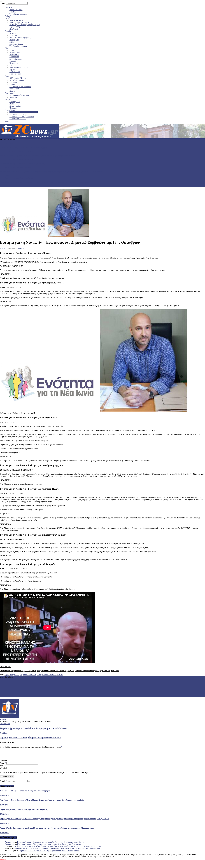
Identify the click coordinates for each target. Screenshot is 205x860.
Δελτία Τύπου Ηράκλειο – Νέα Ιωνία (23, 112)
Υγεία (11, 50)
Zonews (3, 248)
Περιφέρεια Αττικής (17, 20)
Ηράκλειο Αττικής (16, 10)
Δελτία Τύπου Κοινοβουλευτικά (21, 117)
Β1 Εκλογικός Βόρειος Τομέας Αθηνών (24, 25)
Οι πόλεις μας (10, 8)
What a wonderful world (18, 67)
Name (3, 763)
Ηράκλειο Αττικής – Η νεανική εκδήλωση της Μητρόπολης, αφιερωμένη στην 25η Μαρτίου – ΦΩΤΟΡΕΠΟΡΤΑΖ (57, 846)
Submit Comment (7, 777)
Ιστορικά (12, 61)
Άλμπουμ (13, 97)
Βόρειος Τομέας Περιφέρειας (20, 23)
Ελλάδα (8, 31)
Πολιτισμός (13, 63)
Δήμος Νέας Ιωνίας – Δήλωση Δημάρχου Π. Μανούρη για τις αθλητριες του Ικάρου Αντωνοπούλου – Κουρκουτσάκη (44, 182)
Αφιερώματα (9, 93)
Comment (3, 761)
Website (3, 768)
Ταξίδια (12, 85)
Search (2, 3)
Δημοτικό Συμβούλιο (28, 675)
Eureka (12, 91)
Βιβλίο (12, 70)
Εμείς (7, 121)
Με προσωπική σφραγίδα (19, 95)
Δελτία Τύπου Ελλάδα (17, 119)
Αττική (7, 18)
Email (3, 765)
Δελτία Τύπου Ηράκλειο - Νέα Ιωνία (19, 152)
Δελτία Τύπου (10, 110)
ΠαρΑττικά (13, 29)
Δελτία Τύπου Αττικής (17, 114)
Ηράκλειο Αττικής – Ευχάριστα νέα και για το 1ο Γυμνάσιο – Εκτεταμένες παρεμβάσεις (50, 842)
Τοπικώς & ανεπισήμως (18, 14)
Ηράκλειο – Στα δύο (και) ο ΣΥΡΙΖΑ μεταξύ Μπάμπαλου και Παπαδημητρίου (49, 851)
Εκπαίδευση (14, 57)
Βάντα (11, 104)
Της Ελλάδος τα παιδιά (18, 46)
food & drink (14, 89)
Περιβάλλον (14, 55)
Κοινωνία (13, 35)
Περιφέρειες (14, 40)
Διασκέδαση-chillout (17, 80)
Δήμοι (11, 42)
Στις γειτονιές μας (16, 44)
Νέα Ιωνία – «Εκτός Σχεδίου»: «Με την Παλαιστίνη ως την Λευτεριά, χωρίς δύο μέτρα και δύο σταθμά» (39, 156)
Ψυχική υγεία (14, 52)
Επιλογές (8, 16)
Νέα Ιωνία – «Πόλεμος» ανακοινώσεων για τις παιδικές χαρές (23, 147)
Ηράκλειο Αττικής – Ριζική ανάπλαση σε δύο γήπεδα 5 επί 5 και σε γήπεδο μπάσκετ (49, 844)
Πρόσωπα (13, 108)
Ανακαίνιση (9, 842)
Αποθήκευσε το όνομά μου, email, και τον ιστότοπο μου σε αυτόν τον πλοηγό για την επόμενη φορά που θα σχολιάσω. (48, 772)
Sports (11, 65)
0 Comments (20, 248)
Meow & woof (15, 74)
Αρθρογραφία (14, 102)
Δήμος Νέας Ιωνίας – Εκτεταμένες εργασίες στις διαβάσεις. (22, 164)
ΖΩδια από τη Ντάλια (17, 78)
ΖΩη (6, 48)
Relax (7, 76)
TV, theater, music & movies (20, 87)
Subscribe (3, 859)
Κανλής (60, 675)
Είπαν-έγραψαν (15, 106)
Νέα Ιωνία (13, 12)
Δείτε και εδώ (5, 667)
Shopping (13, 82)
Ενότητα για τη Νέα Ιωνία (46, 675)
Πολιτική (12, 33)
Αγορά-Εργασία (15, 59)
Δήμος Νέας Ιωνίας (12, 675)
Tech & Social (14, 72)
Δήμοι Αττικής (14, 27)
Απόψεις (8, 99)
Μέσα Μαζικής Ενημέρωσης (20, 37)
